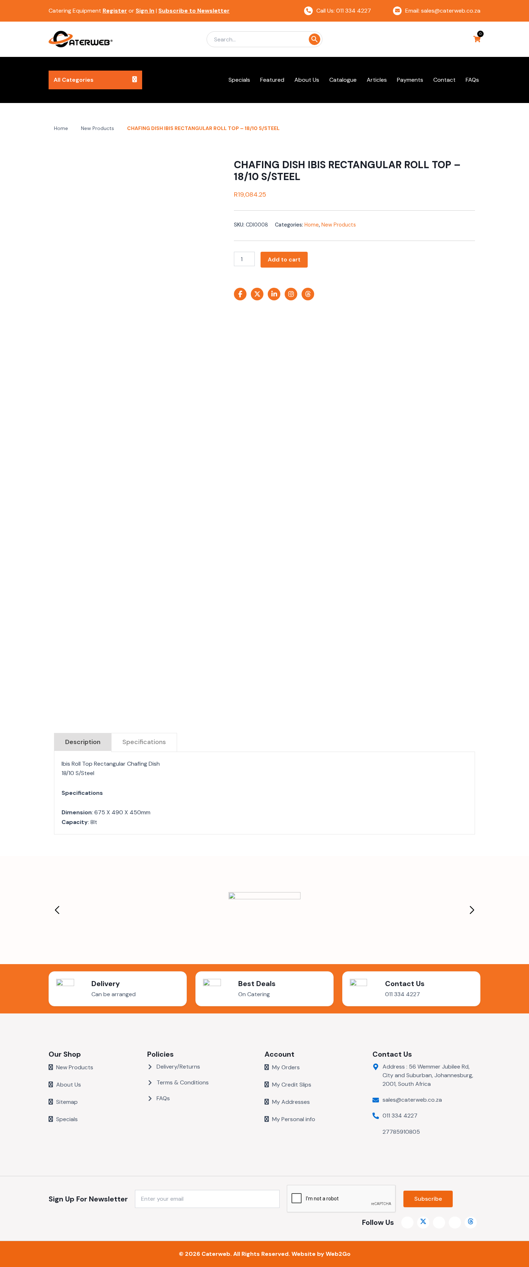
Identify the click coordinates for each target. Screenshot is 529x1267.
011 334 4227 (402, 994)
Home (61, 128)
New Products (97, 128)
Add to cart (284, 259)
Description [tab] (82, 742)
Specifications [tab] (144, 742)
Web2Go (338, 1254)
